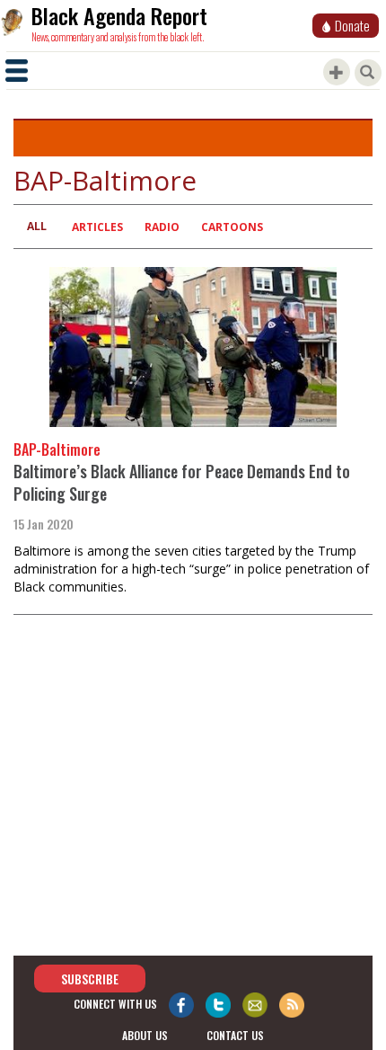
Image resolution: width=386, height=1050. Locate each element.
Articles (97, 227)
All (37, 226)
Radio (162, 227)
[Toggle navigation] (16, 70)
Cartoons (232, 227)
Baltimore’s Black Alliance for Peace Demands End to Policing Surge (181, 482)
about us (145, 1035)
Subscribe (89, 978)
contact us (235, 1035)
